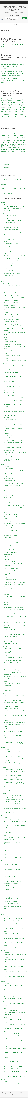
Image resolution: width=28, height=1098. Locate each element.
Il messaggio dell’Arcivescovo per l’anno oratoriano (11, 183)
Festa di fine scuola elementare (12, 683)
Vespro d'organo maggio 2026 (12, 243)
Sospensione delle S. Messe (11, 911)
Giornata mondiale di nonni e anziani (13, 665)
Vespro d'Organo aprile (10, 419)
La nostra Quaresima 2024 (10, 570)
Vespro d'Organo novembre (11, 495)
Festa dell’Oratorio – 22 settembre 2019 (11, 179)
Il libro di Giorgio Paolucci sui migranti (13, 1052)
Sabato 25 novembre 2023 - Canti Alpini (14, 609)
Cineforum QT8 (8, 265)
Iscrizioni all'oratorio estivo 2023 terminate (15, 695)
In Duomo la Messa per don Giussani (13, 1036)
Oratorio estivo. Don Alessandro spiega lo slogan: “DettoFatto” (13, 189)
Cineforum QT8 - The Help (10, 321)
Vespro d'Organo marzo (10, 437)
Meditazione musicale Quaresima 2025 (14, 398)
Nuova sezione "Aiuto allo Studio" (12, 662)
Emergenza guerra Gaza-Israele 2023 (13, 607)
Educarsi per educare (9, 493)
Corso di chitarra (8, 641)
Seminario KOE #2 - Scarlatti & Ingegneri (14, 710)
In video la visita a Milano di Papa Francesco (15, 1028)
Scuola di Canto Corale (10, 316)
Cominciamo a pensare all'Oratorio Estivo (14, 440)
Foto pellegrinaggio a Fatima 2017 (12, 1019)
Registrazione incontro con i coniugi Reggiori (15, 1076)
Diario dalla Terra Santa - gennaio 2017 (14, 1040)
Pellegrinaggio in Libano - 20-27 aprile (13, 918)
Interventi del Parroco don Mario (12, 901)
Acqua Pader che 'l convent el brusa (13, 488)
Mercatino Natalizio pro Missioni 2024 (13, 485)
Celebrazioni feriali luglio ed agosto (13, 355)
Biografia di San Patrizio (10, 812)
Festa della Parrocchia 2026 (11, 229)
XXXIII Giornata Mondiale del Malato (13, 442)
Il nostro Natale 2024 (9, 468)
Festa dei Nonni (8, 339)
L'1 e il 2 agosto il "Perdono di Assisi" (13, 657)
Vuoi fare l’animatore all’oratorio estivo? (14, 698)
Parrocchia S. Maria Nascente (14, 8)
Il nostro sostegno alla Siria (11, 530)
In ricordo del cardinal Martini (11, 1033)
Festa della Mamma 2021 (10, 832)
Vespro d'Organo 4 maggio (11, 381)
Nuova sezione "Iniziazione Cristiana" (13, 660)
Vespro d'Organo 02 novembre (12, 319)
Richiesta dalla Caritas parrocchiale (13, 876)
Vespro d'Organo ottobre (10, 503)
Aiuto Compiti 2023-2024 (10, 643)
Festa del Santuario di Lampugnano (13, 648)
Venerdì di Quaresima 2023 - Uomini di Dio (14, 722)
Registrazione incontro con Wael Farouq (14, 1083)
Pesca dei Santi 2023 (9, 629)
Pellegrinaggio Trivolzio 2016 (11, 1069)
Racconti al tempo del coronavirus (12, 903)
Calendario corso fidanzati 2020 (12, 921)
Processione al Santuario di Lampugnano (14, 1066)
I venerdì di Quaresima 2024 (11, 568)
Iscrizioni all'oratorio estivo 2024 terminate (15, 542)
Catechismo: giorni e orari (10, 864)
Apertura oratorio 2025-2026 (11, 258)
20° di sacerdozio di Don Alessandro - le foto (15, 971)
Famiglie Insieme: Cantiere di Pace (12, 713)
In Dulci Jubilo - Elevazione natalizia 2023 (14, 582)
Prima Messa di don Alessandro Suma (13, 966)
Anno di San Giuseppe (9, 839)
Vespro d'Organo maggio (10, 535)
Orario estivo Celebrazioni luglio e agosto (14, 670)
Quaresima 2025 (8, 435)
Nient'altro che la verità (10, 729)
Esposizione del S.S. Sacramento (12, 906)
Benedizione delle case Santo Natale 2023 (14, 623)
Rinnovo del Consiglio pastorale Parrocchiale (15, 942)
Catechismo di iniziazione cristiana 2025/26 (15, 360)
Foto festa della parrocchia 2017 (12, 1010)
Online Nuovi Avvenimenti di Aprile (12, 881)
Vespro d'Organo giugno (10, 521)
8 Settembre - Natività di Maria (11, 210)
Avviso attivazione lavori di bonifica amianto (15, 837)
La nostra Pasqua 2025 (10, 395)
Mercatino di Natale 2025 (10, 305)
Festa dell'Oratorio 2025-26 (11, 341)
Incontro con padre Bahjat (10, 540)
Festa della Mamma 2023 (10, 690)
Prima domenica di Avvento (11, 300)
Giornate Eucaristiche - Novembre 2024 (14, 483)
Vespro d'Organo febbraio (10, 450)
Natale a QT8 (7, 288)
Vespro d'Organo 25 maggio (11, 369)
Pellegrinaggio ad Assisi (10, 246)
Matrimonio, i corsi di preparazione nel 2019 (15, 954)
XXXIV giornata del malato (10, 263)
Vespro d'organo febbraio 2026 (12, 273)
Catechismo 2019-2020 (10, 947)
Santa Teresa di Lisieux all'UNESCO (13, 756)
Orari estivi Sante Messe (10, 215)
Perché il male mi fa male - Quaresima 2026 (15, 256)
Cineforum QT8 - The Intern (11, 314)
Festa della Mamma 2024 (10, 537)
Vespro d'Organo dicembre (11, 478)
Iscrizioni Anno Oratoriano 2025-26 (13, 344)
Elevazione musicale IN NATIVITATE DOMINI (15, 471)
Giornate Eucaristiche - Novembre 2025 (14, 298)
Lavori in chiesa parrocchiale (11, 933)
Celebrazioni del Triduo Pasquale (12, 878)
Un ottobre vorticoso (6, 193)
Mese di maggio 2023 (9, 685)
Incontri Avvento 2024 (9, 480)
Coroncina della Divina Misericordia (13, 384)
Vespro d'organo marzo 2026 (11, 261)
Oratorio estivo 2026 (9, 237)
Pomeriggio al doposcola (10, 754)
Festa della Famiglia (9, 275)
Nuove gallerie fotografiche (11, 992)
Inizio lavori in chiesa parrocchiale (12, 857)
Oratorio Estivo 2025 (9, 393)
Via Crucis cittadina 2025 (10, 422)
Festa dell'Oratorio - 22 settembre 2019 (14, 928)
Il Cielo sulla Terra (8, 270)
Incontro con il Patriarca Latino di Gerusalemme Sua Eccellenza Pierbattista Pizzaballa (14, 825)
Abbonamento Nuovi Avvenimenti (12, 447)
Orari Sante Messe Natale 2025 (12, 285)
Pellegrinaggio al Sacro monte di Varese (14, 505)
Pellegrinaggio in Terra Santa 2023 (12, 751)
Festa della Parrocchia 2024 (11, 514)
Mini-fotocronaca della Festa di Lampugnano (15, 1071)
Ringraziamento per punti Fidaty (12, 869)
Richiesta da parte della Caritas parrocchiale (15, 892)
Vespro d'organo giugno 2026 (11, 227)
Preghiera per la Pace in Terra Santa (13, 632)
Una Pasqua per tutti (9, 251)
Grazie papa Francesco (10, 390)
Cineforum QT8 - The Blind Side (12, 295)
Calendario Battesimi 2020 (10, 923)
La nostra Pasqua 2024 (10, 550)
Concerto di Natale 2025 (10, 293)
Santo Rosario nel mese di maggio (13, 232)
